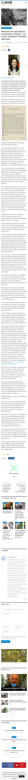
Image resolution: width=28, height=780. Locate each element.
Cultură (3, 28)
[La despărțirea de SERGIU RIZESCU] (8, 505)
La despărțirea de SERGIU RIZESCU (14, 688)
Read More (14, 778)
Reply (25, 598)
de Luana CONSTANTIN (7, 77)
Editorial (16, 502)
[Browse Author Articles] (14, 468)
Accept (21, 776)
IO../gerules (10, 557)
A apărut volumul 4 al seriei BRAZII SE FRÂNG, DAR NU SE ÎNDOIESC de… (17, 710)
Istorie (4, 502)
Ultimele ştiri (9, 28)
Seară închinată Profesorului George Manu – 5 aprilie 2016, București (7, 488)
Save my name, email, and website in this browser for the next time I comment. (14, 637)
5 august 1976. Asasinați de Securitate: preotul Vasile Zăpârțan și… (18, 702)
